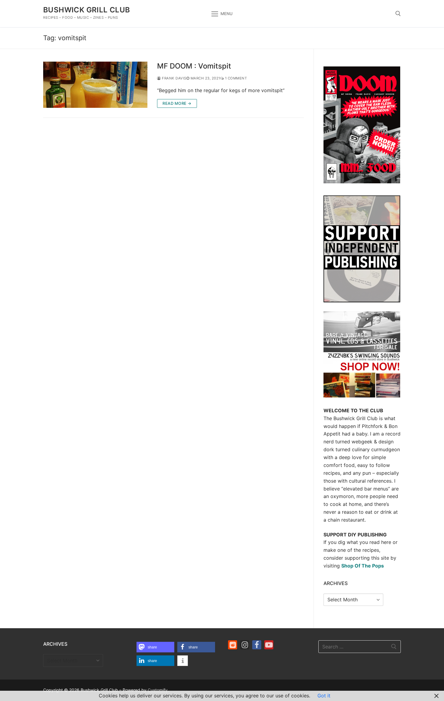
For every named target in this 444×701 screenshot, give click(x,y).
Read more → (176, 103)
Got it (323, 696)
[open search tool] (398, 13)
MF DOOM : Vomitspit (194, 66)
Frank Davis (173, 78)
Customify (158, 690)
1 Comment (235, 78)
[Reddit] (232, 644)
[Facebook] (256, 644)
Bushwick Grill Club (86, 9)
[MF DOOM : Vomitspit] (95, 85)
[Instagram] (244, 644)
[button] (155, 647)
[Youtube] (268, 644)
